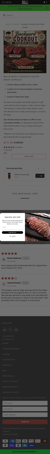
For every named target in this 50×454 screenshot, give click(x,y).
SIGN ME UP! (12, 232)
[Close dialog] (48, 214)
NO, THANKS (12, 236)
